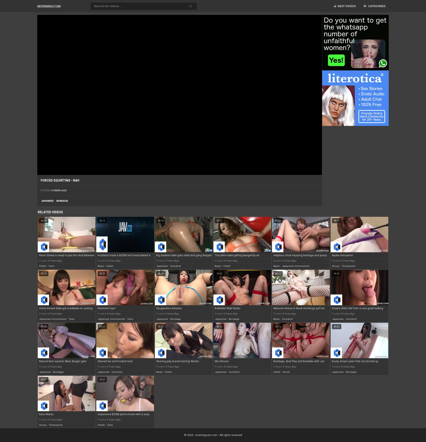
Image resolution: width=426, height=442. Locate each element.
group (335, 266)
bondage (62, 200)
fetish (42, 266)
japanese (47, 200)
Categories (376, 6)
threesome (348, 266)
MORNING (49, 6)
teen (51, 266)
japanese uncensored (295, 266)
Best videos (346, 6)
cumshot (175, 266)
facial (286, 372)
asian (101, 266)
